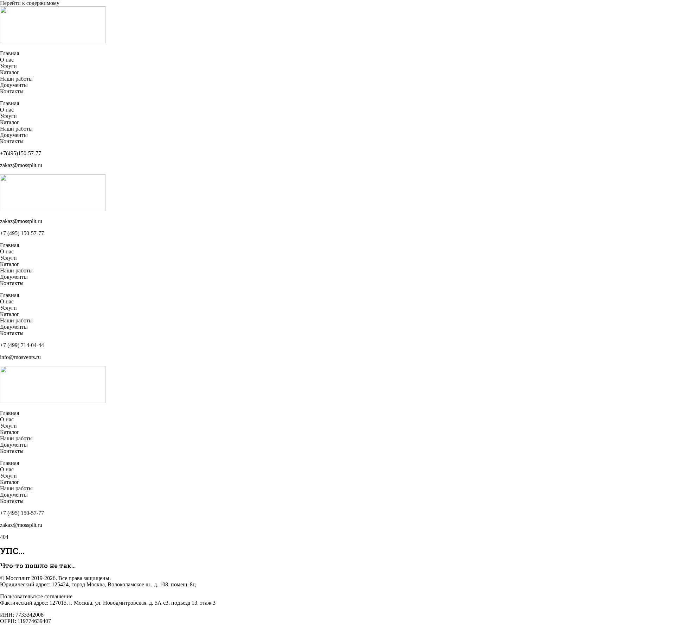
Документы (14, 85)
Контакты (12, 91)
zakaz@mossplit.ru (21, 221)
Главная (9, 53)
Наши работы (16, 79)
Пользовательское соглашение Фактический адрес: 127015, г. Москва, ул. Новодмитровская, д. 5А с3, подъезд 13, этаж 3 (108, 599)
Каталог (9, 72)
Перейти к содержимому (29, 3)
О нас (7, 60)
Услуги (8, 66)
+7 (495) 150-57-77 (22, 233)
